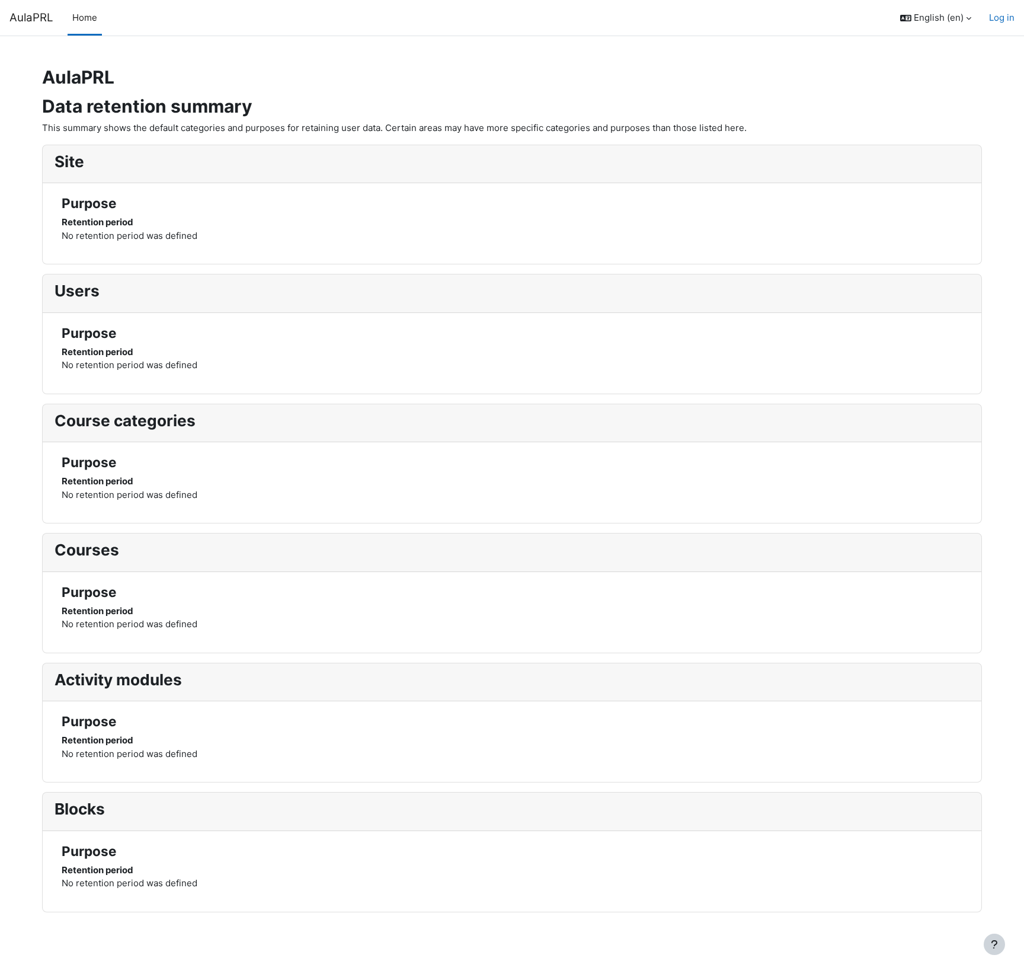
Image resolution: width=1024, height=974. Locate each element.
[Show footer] (994, 944)
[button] (935, 18)
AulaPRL (31, 17)
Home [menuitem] (84, 17)
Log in (1002, 17)
